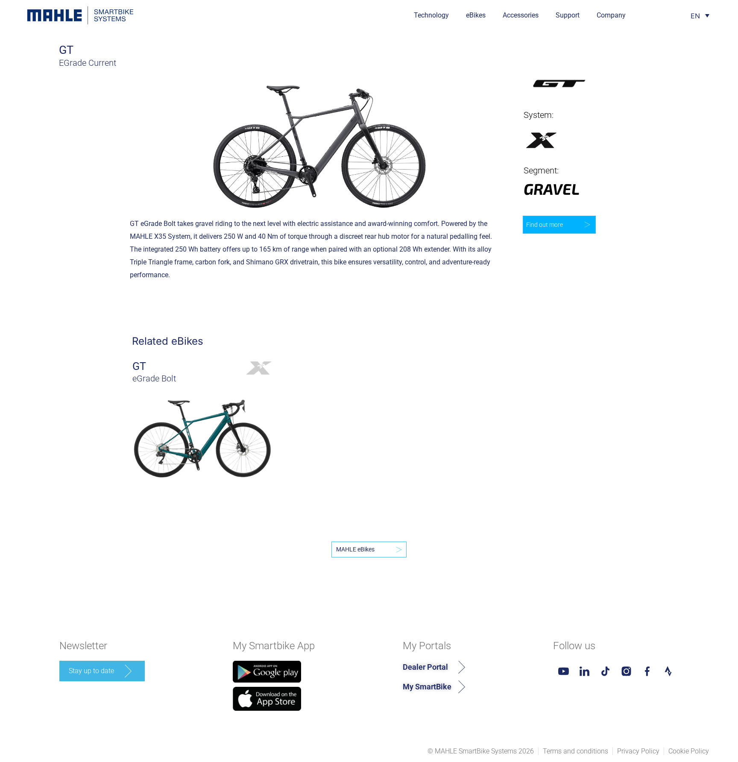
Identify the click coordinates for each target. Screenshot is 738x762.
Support (568, 15)
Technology (431, 15)
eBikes (476, 15)
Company (611, 15)
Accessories (521, 15)
